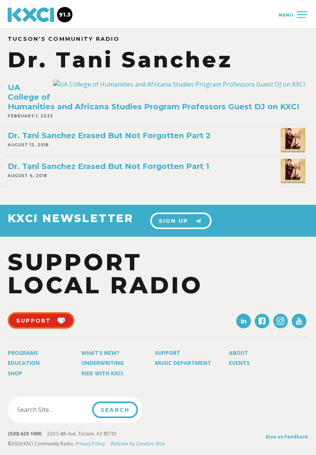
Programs (23, 352)
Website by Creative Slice (138, 443)
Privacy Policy (90, 443)
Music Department (183, 362)
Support (167, 352)
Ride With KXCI (102, 373)
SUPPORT (33, 320)
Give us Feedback (287, 436)
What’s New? (100, 352)
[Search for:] (52, 409)
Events (239, 362)
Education (24, 362)
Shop (15, 373)
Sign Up (173, 220)
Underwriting (102, 362)
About (238, 352)
